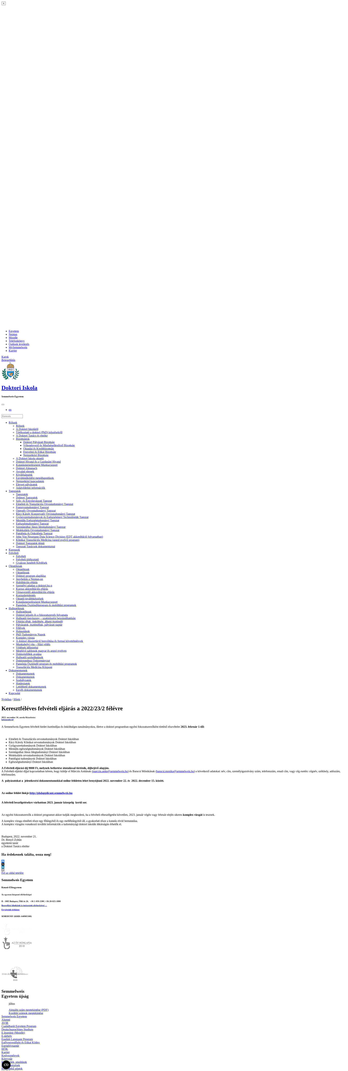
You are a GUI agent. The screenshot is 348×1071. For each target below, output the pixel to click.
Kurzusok (14, 549)
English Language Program (17, 1039)
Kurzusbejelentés (26, 595)
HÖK (4, 1049)
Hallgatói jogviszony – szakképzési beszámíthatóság (46, 618)
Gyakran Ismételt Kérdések (31, 562)
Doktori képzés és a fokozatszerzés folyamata (42, 614)
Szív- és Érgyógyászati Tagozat (34, 500)
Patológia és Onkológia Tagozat (34, 533)
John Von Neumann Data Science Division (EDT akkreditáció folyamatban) (59, 536)
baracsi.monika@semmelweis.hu (175, 771)
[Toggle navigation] (2, 404)
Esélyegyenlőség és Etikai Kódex (20, 1042)
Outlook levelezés (19, 344)
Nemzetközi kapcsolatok (30, 481)
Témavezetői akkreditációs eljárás (35, 592)
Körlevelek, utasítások (14, 1062)
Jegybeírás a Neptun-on (29, 579)
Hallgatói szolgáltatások (29, 657)
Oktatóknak (15, 566)
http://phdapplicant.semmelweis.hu (51, 793)
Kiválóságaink (24, 474)
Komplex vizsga (25, 637)
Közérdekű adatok (11, 1068)
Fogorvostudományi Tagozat (32, 507)
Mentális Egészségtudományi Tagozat (37, 520)
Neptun (13, 334)
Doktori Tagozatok (27, 497)
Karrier (13, 350)
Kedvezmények (10, 1055)
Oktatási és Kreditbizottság (38, 448)
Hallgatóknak (16, 608)
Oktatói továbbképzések (30, 598)
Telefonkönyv (17, 340)
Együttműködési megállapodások (35, 478)
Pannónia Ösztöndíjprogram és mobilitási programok (46, 605)
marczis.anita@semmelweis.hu (110, 771)
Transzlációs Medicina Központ (34, 667)
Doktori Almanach (26, 468)
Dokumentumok (18, 670)
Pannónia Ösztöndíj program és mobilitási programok (46, 663)
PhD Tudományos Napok (30, 634)
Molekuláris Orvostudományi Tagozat (37, 530)
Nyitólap (6, 699)
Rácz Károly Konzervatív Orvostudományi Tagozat (45, 513)
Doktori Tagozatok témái (30, 543)
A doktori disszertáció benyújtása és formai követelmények (49, 641)
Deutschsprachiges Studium (17, 1029)
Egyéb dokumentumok (29, 689)
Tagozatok (15, 491)
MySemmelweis (18, 347)
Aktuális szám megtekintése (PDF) (28, 1009)
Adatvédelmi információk (30, 487)
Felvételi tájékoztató (27, 559)
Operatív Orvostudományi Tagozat (36, 510)
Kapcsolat (14, 693)
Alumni (5, 1019)
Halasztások (23, 631)
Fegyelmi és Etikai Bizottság (39, 451)
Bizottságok (23, 438)
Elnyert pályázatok (26, 484)
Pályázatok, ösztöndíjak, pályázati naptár (39, 624)
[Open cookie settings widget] (6, 1064)
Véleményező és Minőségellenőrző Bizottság (49, 445)
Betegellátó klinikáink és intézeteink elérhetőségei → (24, 905)
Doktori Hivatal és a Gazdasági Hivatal (38, 461)
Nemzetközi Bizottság (35, 455)
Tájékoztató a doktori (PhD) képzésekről (39, 432)
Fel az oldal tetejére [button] (12, 872)
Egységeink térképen (10, 910)
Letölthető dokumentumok (31, 686)
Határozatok (23, 683)
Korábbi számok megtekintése (26, 1013)
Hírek (17, 699)
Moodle (13, 337)
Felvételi (13, 553)
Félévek (20, 628)
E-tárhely (6, 1035)
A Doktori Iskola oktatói (30, 458)
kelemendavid (7, 719)
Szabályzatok (23, 680)
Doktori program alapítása (31, 575)
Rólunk (13, 422)
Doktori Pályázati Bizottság (39, 442)
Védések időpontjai (27, 647)
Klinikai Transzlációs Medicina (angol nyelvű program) (47, 539)
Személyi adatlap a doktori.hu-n (34, 585)
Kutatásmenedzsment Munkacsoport (36, 464)
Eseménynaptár (10, 1045)
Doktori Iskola (19, 387)
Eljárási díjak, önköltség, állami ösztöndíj (39, 621)
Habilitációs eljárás (27, 582)
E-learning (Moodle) (13, 1032)
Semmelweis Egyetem (14, 1016)
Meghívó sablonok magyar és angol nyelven (41, 650)
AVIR (4, 1022)
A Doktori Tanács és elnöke (32, 435)
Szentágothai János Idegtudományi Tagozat (40, 526)
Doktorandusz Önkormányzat (33, 660)
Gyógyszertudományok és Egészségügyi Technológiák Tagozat (52, 517)
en (10, 409)
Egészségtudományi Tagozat (32, 523)
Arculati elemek (25, 471)
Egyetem (14, 331)
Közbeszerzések (10, 1065)
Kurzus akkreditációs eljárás (32, 588)
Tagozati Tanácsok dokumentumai (35, 546)
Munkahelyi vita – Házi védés (33, 644)
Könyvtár (6, 1058)
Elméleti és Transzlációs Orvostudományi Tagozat (44, 504)
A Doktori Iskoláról (27, 429)
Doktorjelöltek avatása (29, 654)
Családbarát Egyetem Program (18, 1026)
